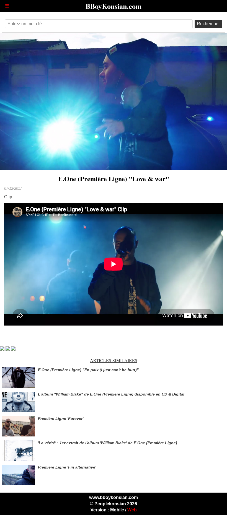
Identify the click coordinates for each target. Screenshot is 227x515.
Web (132, 510)
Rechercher (208, 23)
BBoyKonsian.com (114, 6)
